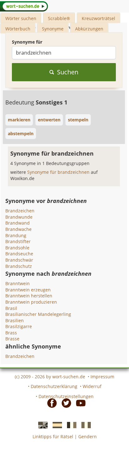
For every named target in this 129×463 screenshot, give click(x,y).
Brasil (11, 308)
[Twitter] (64, 402)
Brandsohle (17, 248)
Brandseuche (19, 254)
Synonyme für (27, 42)
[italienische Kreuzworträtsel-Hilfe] (84, 424)
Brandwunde (19, 217)
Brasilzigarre (18, 326)
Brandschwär (19, 260)
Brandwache (18, 229)
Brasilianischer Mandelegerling (38, 314)
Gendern (87, 436)
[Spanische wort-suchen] (55, 424)
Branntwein (17, 283)
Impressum (102, 377)
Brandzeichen (19, 211)
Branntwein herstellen (28, 296)
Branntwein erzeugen (28, 290)
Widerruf (92, 386)
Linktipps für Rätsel (53, 436)
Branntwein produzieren (31, 302)
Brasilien (14, 320)
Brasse (12, 339)
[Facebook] (50, 402)
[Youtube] (78, 402)
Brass (11, 333)
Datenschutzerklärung (54, 386)
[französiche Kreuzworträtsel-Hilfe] (69, 424)
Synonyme (53, 29)
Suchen (67, 72)
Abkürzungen (89, 29)
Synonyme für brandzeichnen (59, 172)
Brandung (15, 235)
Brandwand (17, 223)
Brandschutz (18, 266)
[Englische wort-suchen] (41, 424)
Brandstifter (18, 241)
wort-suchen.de (68, 377)
